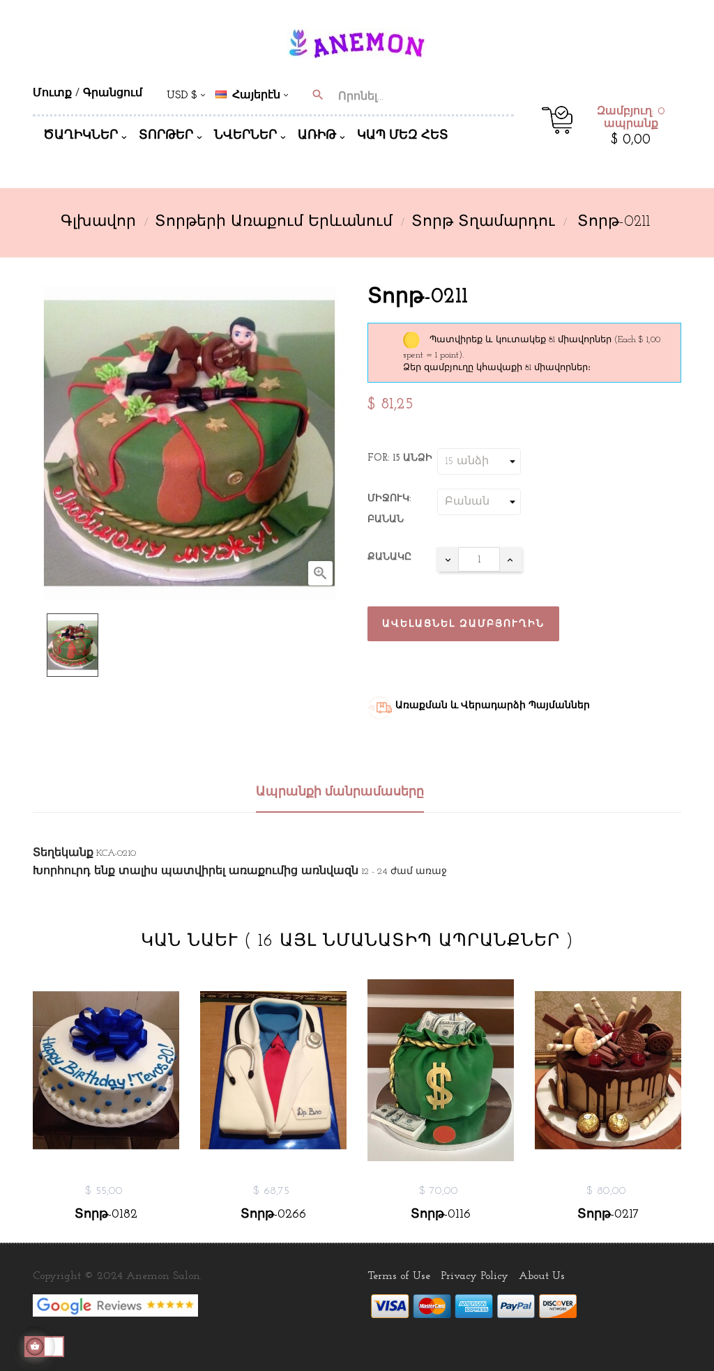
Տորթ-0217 (608, 1215)
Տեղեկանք (63, 853)
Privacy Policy (474, 1276)
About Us (542, 1276)
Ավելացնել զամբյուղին (463, 624)
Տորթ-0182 (106, 1215)
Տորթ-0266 (273, 1215)
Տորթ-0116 (441, 1215)
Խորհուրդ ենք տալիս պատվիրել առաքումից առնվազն (195, 871)
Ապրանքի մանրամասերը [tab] (340, 792)
